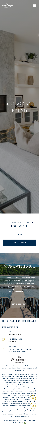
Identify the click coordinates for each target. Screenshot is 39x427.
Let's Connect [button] (19, 304)
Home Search (19, 243)
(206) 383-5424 (13, 341)
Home (19, 234)
